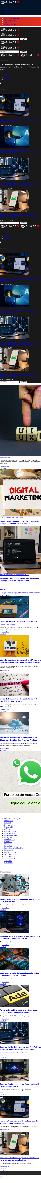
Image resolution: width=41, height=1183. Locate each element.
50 (3, 1170)
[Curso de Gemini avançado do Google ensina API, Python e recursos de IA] (14, 1080)
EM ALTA (2, 589)
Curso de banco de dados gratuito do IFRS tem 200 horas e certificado (18, 700)
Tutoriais (8, 861)
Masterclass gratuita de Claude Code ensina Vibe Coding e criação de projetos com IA (19, 579)
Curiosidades (4, 517)
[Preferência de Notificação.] (1, 1177)
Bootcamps (27, 592)
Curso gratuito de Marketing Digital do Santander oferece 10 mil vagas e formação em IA (19, 522)
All (0, 592)
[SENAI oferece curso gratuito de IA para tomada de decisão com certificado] (14, 147)
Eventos (7, 457)
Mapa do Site (15, 1174)
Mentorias (8, 850)
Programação (24, 575)
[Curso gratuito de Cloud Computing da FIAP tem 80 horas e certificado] (14, 895)
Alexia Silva (5, 466)
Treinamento (10, 859)
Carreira (33, 592)
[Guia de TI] (20, 57)
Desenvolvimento (22, 594)
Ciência (38, 592)
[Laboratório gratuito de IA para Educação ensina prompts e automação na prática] (14, 969)
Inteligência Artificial (16, 517)
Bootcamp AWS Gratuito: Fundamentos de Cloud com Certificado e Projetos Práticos (18, 738)
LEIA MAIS (3, 468)
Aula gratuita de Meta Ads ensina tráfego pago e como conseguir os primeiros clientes (19, 1011)
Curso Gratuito (12, 594)
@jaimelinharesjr (5, 1174)
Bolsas (22, 592)
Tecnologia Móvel (12, 856)
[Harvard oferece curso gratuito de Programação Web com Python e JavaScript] (14, 116)
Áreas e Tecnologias (7, 592)
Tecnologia (10, 854)
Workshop (8, 863)
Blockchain (16, 592)
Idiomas (8, 844)
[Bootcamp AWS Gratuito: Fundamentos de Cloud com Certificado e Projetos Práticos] (14, 734)
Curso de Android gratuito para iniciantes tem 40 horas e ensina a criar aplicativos (19, 1159)
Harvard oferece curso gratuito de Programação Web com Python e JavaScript (19, 1122)
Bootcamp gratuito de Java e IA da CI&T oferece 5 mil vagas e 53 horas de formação (20, 937)
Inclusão (8, 846)
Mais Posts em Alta (5, 595)
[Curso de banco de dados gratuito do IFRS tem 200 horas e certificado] (14, 695)
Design (2, 457)
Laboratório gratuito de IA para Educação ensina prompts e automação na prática (19, 974)
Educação (9, 840)
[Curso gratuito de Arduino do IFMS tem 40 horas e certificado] (14, 618)
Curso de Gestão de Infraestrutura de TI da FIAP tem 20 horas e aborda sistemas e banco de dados (19, 184)
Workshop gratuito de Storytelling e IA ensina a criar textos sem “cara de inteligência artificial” (20, 661)
